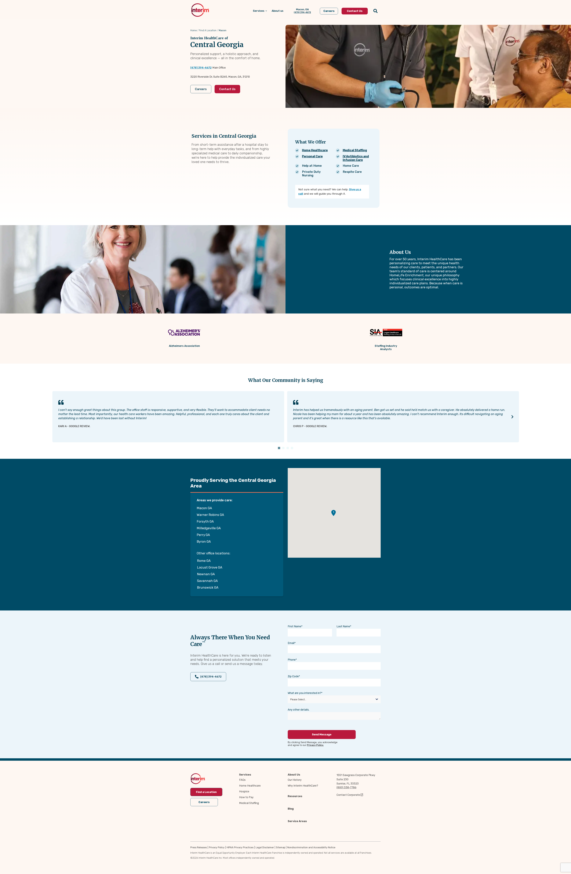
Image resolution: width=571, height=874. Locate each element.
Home (193, 30)
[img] (200, 10)
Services (245, 774)
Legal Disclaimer (265, 847)
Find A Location (208, 30)
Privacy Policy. (315, 745)
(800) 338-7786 (346, 787)
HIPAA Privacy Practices (240, 847)
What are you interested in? (304, 693)
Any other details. (298, 709)
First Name (294, 626)
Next (512, 416)
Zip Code (293, 676)
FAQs (242, 779)
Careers (201, 89)
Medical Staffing (355, 150)
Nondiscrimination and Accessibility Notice (311, 847)
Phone (292, 659)
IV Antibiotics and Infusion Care (356, 158)
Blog (291, 808)
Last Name (343, 626)
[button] (333, 513)
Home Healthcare (315, 150)
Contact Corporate (348, 795)
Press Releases (198, 847)
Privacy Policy (217, 847)
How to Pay (246, 797)
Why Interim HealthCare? (303, 785)
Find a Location (206, 792)
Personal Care (312, 156)
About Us (294, 774)
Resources (295, 796)
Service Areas (297, 821)
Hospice (244, 791)
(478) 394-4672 (201, 67)
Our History (295, 779)
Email (291, 643)
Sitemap (280, 847)
